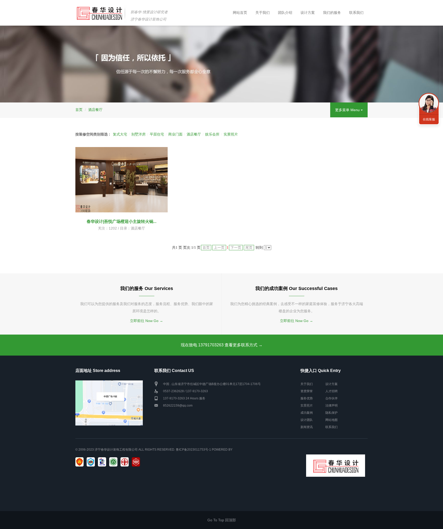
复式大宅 (120, 134)
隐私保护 (331, 412)
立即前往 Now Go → (146, 321)
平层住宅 (157, 134)
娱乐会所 (212, 134)
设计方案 (307, 13)
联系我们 (356, 13)
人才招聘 (331, 391)
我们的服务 (332, 13)
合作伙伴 (331, 398)
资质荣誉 (306, 391)
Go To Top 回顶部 (221, 520)
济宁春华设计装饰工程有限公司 (116, 449)
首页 (79, 110)
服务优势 (306, 398)
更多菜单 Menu (348, 110)
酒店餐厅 (95, 110)
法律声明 (331, 405)
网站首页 (240, 13)
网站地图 (331, 420)
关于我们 (262, 13)
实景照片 (231, 134)
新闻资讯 (306, 427)
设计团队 (306, 420)
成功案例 (306, 412)
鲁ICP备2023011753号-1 (193, 449)
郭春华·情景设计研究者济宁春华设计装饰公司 (149, 15)
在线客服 (429, 119)
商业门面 (175, 134)
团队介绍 (285, 13)
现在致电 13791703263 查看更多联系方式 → (222, 345)
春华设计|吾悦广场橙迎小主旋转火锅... (121, 221)
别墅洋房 (138, 134)
